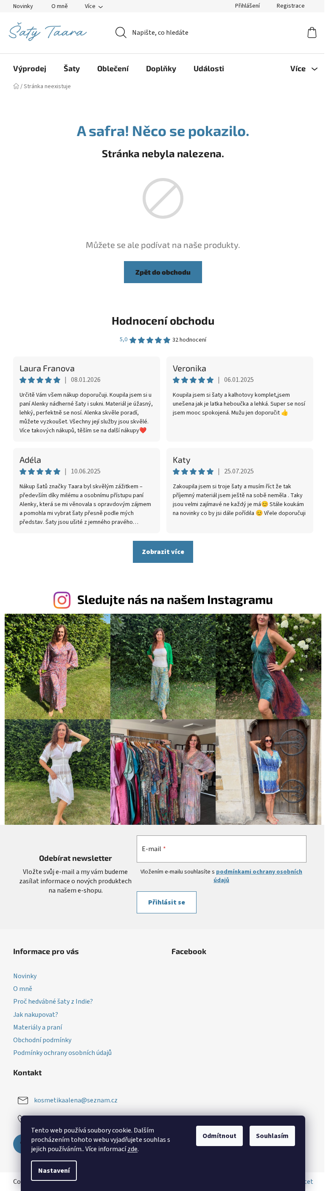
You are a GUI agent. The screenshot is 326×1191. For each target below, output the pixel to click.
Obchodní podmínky (42, 1040)
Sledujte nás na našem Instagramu (175, 599)
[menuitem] (30, 68)
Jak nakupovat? (35, 1014)
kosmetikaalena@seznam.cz (76, 1100)
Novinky (23, 6)
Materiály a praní (37, 1027)
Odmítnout (219, 1136)
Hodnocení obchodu (163, 320)
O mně (59, 6)
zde (132, 1149)
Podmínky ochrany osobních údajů (62, 1052)
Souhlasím (272, 1136)
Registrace (291, 6)
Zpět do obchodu (163, 272)
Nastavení (54, 1170)
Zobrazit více (163, 552)
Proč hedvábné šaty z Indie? (53, 1001)
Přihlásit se (166, 902)
